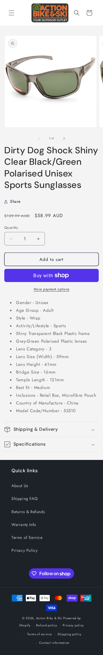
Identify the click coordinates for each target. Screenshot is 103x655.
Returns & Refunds (28, 512)
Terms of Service (27, 537)
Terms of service (39, 634)
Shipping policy (70, 634)
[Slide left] (39, 138)
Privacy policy (73, 625)
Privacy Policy (24, 550)
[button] (11, 13)
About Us (19, 486)
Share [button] (15, 201)
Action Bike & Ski (49, 618)
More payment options (52, 289)
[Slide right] (64, 138)
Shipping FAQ (24, 498)
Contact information (54, 642)
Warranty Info (23, 524)
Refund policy (46, 625)
